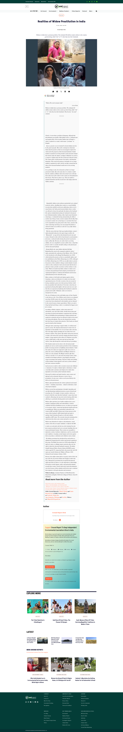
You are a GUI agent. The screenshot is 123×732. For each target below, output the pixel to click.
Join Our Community (85, 703)
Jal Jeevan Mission (85, 725)
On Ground (44, 11)
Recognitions (46, 705)
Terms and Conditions (66, 705)
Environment (65, 713)
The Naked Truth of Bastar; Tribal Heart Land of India (56, 489)
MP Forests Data (84, 713)
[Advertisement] (61, 126)
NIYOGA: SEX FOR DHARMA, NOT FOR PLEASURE (56, 485)
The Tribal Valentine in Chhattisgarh (37, 621)
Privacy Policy (65, 700)
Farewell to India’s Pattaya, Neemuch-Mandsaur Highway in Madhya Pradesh (61, 488)
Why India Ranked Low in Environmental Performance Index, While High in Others (38, 680)
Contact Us (46, 698)
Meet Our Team (47, 700)
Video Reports (76, 11)
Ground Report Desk (61, 29)
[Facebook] (94, 2)
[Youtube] (97, 2)
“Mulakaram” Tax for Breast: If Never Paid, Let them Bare (57, 486)
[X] (89, 2)
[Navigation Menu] (26, 7)
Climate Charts (84, 722)
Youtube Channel (29, 1)
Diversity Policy (65, 703)
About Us (46, 696)
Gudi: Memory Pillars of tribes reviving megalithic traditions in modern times (85, 622)
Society (61, 15)
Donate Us (37, 1)
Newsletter (43, 1)
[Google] (37, 702)
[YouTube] (30, 702)
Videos (45, 722)
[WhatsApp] (26, 702)
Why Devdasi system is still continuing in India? (55, 483)
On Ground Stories (66, 718)
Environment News (38, 674)
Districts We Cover (66, 725)
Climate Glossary (47, 715)
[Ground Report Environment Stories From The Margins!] (62, 6)
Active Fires (83, 720)
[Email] (60, 520)
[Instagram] (92, 2)
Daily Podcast (47, 718)
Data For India (84, 715)
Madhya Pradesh (65, 715)
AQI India (83, 718)
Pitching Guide (84, 705)
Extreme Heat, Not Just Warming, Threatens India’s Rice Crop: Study (80, 640)
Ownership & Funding (48, 703)
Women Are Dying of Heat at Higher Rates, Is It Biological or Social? (61, 679)
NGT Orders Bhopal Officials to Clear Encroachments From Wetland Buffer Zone (56, 641)
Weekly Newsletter (85, 698)
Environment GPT (52, 1)
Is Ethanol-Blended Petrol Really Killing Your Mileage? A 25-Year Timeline (31, 640)
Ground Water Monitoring (86, 727)
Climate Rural (65, 722)
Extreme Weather (61, 674)
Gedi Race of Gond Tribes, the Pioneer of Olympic (61, 621)
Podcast (84, 11)
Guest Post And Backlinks (67, 696)
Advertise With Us (66, 698)
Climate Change (63, 491)
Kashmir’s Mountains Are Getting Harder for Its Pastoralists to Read (85, 679)
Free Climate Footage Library (50, 720)
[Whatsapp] (87, 2)
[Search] (96, 11)
